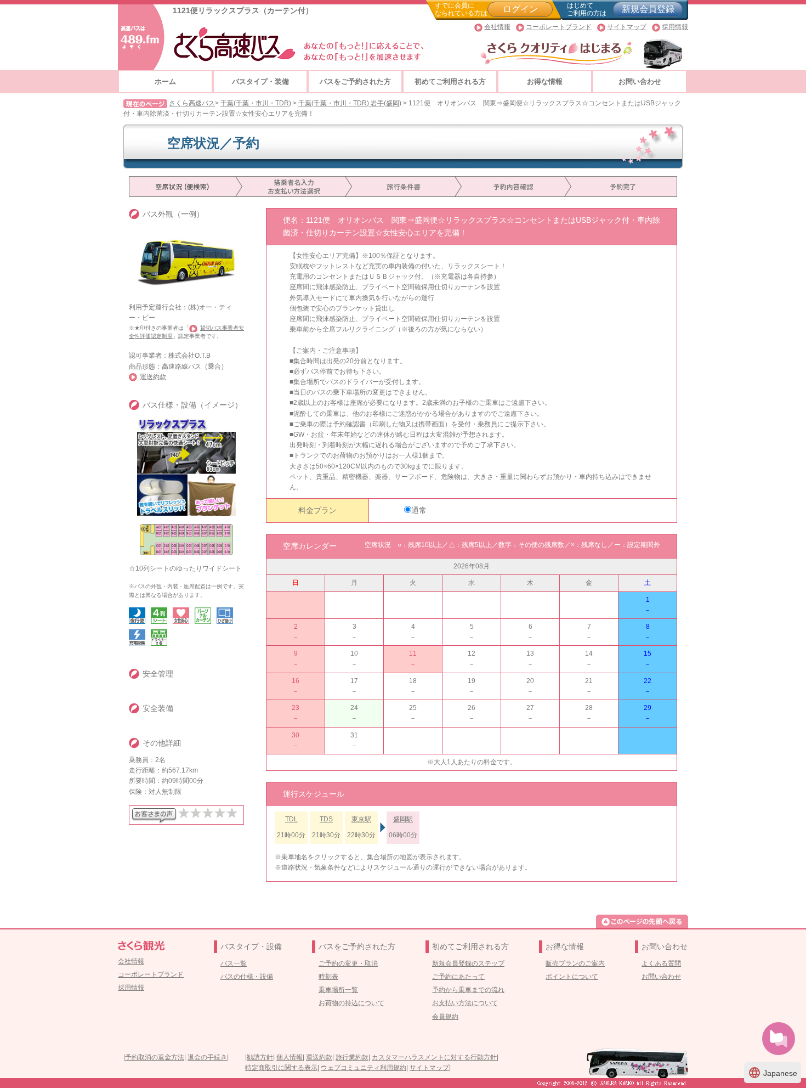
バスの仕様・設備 (246, 976)
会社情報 (497, 27)
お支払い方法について (465, 1003)
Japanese (772, 1072)
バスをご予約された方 (355, 81)
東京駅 (361, 819)
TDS (326, 819)
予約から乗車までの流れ (468, 990)
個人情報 (289, 1057)
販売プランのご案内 (575, 963)
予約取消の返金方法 (154, 1057)
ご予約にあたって (458, 976)
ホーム (165, 81)
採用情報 (675, 27)
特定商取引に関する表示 (281, 1068)
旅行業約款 (352, 1057)
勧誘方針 (260, 1057)
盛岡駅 (403, 819)
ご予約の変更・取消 (348, 963)
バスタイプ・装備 (260, 81)
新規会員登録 (648, 9)
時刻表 (328, 976)
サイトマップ (626, 27)
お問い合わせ (639, 81)
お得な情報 (545, 81)
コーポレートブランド (559, 27)
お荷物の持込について (351, 1003)
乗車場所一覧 (338, 990)
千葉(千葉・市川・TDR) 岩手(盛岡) (349, 103)
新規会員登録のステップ (468, 963)
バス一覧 (233, 963)
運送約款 (153, 377)
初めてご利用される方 (450, 81)
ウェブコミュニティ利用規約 (363, 1068)
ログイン (520, 9)
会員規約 (445, 1017)
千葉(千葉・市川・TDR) (255, 103)
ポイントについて (572, 976)
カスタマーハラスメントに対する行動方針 (434, 1057)
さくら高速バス (192, 103)
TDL (291, 819)
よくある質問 (661, 963)
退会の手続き (207, 1057)
